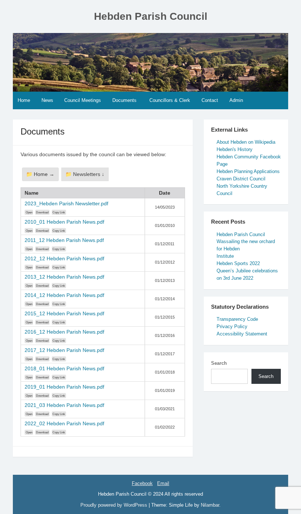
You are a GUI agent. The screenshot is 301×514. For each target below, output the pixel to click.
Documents (124, 100)
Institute (225, 256)
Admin (236, 100)
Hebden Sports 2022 (238, 263)
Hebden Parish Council (150, 16)
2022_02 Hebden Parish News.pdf (64, 423)
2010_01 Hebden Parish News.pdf (64, 222)
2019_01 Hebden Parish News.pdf (64, 387)
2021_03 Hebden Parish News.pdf (64, 405)
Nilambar (210, 505)
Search (219, 363)
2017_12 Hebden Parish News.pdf (64, 350)
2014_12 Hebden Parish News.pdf (64, 295)
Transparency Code (237, 319)
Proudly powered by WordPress (114, 505)
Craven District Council (241, 178)
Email (163, 483)
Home (24, 100)
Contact (210, 100)
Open (29, 212)
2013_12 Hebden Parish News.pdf (64, 277)
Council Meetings (82, 100)
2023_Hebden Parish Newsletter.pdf (66, 203)
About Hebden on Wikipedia (246, 142)
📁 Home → (40, 174)
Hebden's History (235, 149)
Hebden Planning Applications (248, 171)
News (47, 100)
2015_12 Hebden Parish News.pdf (64, 313)
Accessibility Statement (242, 334)
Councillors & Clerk (169, 100)
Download (42, 212)
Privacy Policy (232, 326)
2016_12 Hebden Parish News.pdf (64, 332)
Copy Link (58, 212)
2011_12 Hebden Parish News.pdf (64, 240)
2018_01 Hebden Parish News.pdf (64, 368)
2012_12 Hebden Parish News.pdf (64, 258)
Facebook (142, 483)
